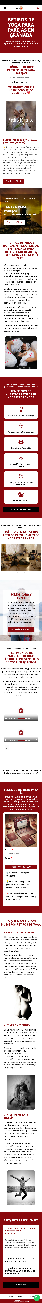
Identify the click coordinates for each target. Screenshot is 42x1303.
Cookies (10, 1296)
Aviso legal (31, 1296)
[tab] (21, 1231)
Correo (7, 858)
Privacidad (20, 1296)
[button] (4, 8)
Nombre (8, 850)
